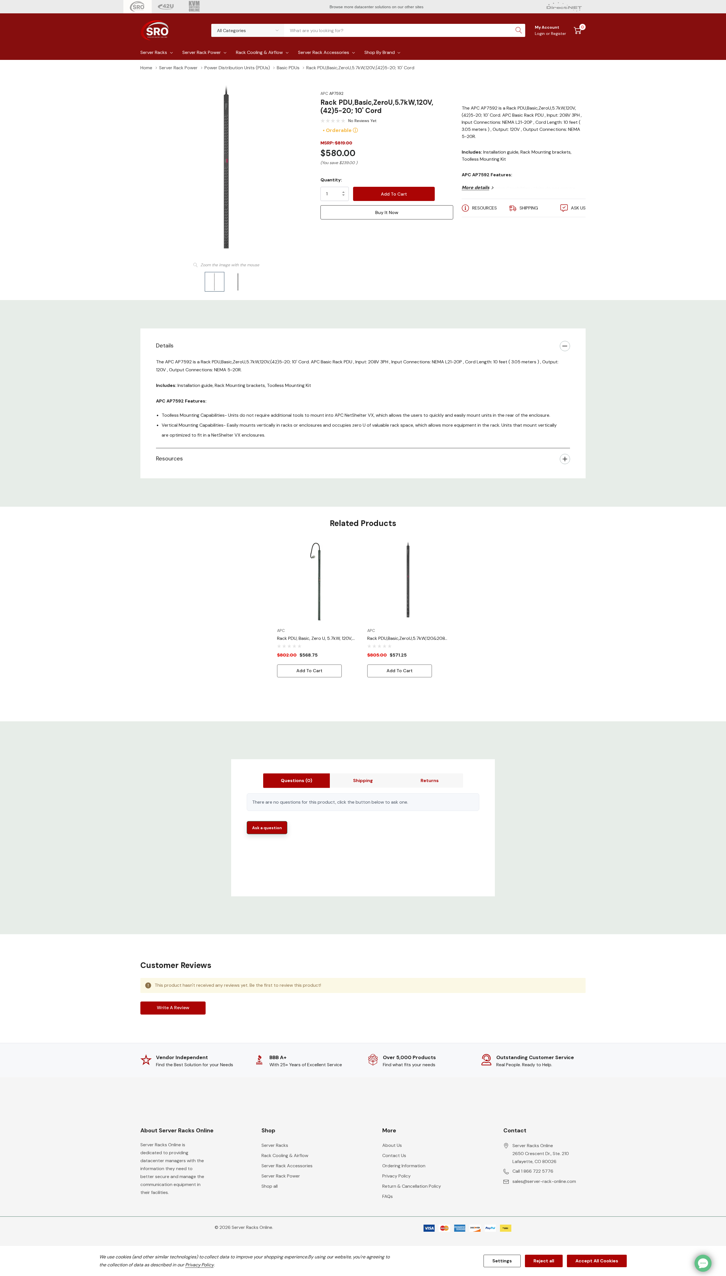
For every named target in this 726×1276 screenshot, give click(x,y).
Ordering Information (403, 1166)
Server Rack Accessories (323, 52)
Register (558, 33)
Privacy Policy (396, 1176)
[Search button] (518, 30)
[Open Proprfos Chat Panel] (703, 1263)
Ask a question (267, 827)
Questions (296, 780)
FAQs (387, 1196)
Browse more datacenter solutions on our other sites (377, 7)
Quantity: (331, 180)
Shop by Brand (379, 52)
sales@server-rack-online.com (544, 1181)
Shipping (363, 780)
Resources (169, 458)
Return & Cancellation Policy (411, 1186)
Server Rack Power (201, 52)
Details (165, 345)
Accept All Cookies (596, 1261)
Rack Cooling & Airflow (259, 52)
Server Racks (153, 52)
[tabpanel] (318, 608)
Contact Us (394, 1155)
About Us (392, 1145)
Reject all (543, 1261)
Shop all (269, 1186)
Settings (502, 1261)
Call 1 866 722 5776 (532, 1171)
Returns (430, 780)
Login (540, 33)
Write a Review (173, 1008)
